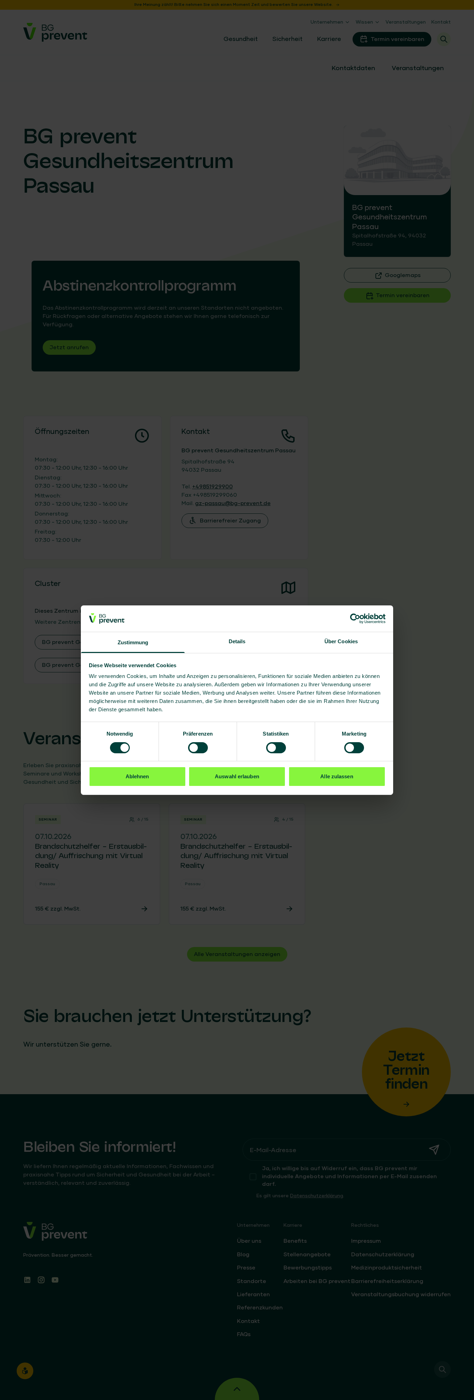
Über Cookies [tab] (341, 641)
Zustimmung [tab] (133, 642)
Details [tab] (237, 641)
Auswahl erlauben (237, 776)
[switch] (198, 747)
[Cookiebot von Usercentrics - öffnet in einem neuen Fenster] (355, 618)
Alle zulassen (336, 776)
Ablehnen (137, 776)
